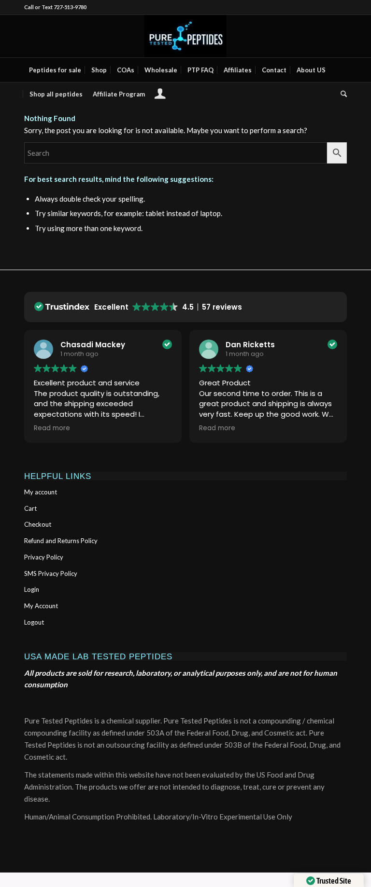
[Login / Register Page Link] (160, 95)
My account (40, 492)
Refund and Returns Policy (61, 541)
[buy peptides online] (185, 36)
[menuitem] (55, 70)
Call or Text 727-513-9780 (55, 7)
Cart (30, 508)
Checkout (37, 524)
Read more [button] (52, 428)
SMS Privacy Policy (50, 573)
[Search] (341, 94)
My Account (41, 606)
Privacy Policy (43, 557)
